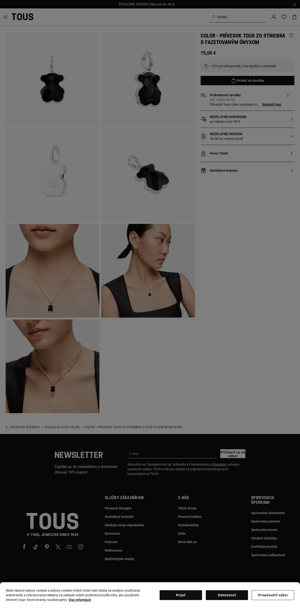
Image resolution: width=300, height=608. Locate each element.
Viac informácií (79, 600)
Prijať (181, 595)
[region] (150, 595)
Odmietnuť (227, 595)
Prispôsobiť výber (273, 595)
